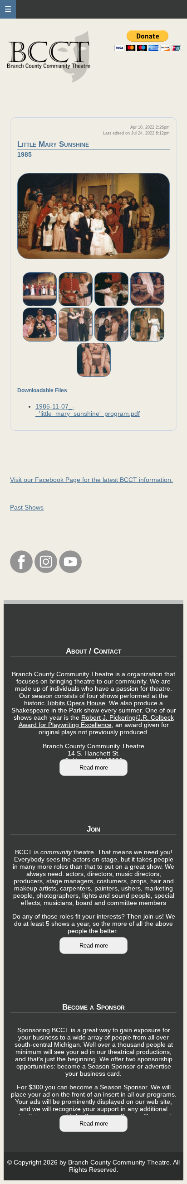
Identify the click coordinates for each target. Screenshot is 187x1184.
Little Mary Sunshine (53, 144)
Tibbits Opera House (75, 703)
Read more (93, 767)
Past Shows (27, 507)
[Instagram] (45, 570)
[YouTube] (70, 570)
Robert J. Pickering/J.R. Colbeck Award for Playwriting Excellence (96, 721)
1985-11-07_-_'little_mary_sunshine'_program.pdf (87, 410)
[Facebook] (21, 570)
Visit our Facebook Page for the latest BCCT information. (91, 479)
